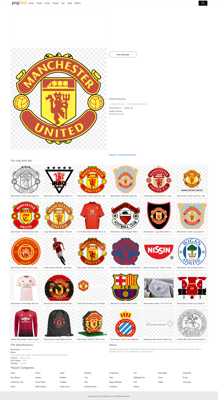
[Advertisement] (58, 30)
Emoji (47, 3)
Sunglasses (114, 372)
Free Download (123, 54)
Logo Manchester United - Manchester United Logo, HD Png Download (72, 231)
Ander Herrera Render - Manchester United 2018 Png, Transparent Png (73, 267)
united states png (117, 104)
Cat (135, 372)
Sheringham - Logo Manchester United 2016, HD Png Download (169, 231)
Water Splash (40, 386)
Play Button (15, 377)
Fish (135, 382)
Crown (39, 3)
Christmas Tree (17, 382)
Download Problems (127, 154)
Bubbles (63, 377)
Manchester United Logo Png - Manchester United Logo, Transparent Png (107, 196)
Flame (37, 372)
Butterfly (87, 372)
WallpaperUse (139, 377)
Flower (55, 3)
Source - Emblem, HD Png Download (125, 267)
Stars (69, 3)
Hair (86, 382)
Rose (160, 377)
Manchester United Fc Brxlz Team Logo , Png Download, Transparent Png (107, 339)
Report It (113, 154)
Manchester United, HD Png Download (59, 303)
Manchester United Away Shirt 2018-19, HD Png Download (34, 303)
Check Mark (40, 382)
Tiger (111, 377)
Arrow (31, 3)
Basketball (162, 372)
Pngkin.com (65, 386)
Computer (187, 382)
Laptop (38, 377)
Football (63, 382)
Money (136, 386)
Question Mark (90, 386)
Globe (160, 382)
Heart (13, 372)
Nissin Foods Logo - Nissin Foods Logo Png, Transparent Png (168, 267)
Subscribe (187, 372)
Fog (86, 377)
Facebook (113, 386)
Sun (63, 3)
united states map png (137, 104)
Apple (62, 372)
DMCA (78, 3)
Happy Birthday (115, 382)
